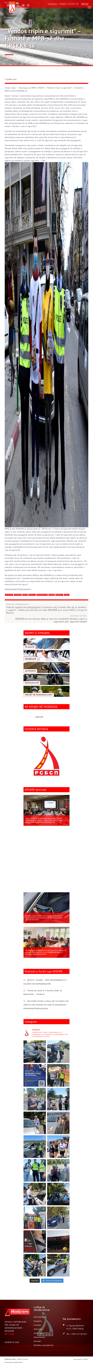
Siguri (67, 595)
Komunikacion (42, 595)
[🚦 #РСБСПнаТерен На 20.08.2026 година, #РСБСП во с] (58, 1099)
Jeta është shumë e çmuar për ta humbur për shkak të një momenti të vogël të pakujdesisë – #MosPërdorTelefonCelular (46, 1005)
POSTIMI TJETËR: (51, 619)
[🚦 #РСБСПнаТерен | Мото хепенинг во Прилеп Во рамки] (58, 1075)
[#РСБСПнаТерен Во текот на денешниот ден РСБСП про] (34, 1218)
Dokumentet (39, 1337)
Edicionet (38, 1333)
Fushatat (17, 60)
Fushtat (37, 1325)
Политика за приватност (14, 1362)
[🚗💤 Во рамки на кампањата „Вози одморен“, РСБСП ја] (58, 1241)
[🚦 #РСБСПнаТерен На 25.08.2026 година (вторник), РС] (34, 1051)
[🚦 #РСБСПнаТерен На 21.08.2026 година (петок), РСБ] (34, 1099)
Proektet (59, 595)
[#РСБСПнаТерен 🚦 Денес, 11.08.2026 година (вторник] (34, 1194)
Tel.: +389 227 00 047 (76, 1334)
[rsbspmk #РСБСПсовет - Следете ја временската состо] (34, 1241)
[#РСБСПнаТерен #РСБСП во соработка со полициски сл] (58, 1170)
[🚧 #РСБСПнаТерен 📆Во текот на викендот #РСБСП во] (34, 1146)
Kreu (7, 60)
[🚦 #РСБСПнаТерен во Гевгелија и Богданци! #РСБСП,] (34, 1123)
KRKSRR (39, 717)
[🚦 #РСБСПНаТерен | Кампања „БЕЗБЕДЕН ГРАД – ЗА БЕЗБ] (34, 1075)
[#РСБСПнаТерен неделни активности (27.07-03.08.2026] (58, 1265)
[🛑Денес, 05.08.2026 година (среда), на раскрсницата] (34, 1265)
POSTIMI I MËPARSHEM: (46, 608)
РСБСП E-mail (22, 1359)
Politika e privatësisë (43, 1345)
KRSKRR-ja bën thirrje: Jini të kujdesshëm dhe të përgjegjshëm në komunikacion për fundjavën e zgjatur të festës (43, 918)
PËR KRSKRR (40, 1317)
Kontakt (37, 1341)
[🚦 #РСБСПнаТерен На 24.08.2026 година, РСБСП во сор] (58, 1051)
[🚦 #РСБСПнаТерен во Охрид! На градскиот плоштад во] (58, 1146)
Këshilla (32, 595)
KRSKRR (51, 595)
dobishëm (17, 595)
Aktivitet (9, 595)
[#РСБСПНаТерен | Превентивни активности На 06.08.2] (58, 1218)
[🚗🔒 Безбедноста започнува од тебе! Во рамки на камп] (58, 1194)
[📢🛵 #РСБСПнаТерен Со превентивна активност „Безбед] (34, 1170)
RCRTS (86, 1359)
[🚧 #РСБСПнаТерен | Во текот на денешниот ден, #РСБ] (58, 1123)
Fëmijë (25, 595)
